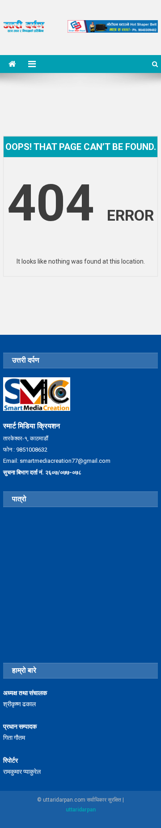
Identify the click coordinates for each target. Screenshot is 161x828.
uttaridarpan (81, 810)
